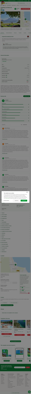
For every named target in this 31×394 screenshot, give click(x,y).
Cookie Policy (7, 198)
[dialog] (15, 197)
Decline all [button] (16, 200)
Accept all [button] (24, 200)
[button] (6, 200)
